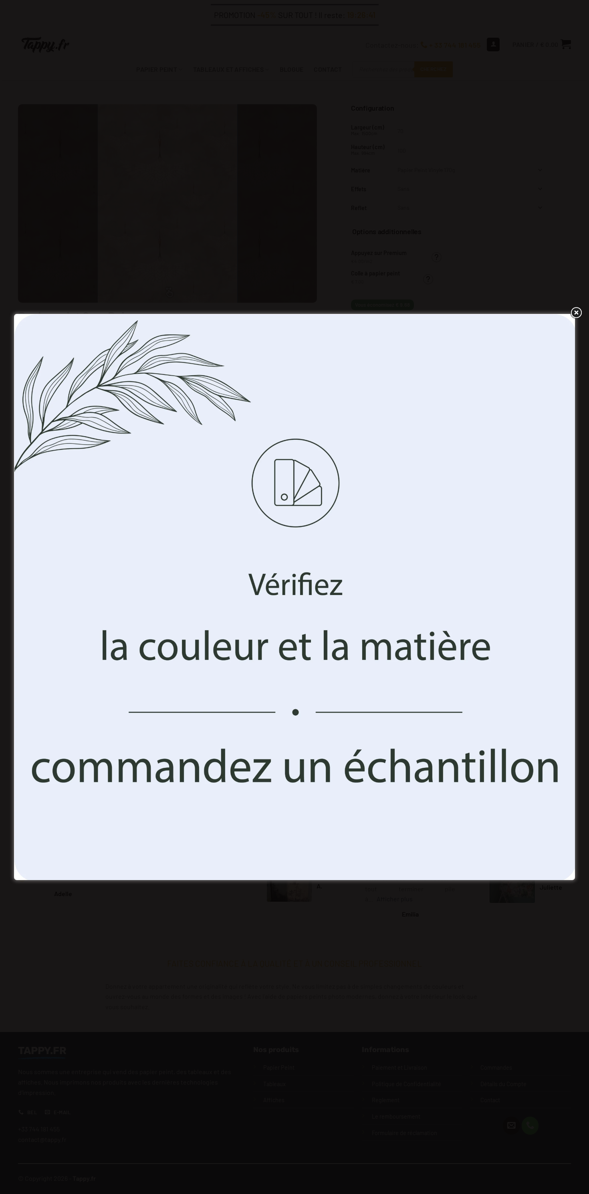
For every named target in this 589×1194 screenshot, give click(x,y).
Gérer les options (354, 638)
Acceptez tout (235, 638)
